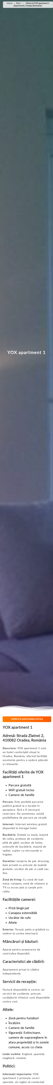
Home (9, 3)
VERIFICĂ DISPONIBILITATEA (27, 719)
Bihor (18, 3)
